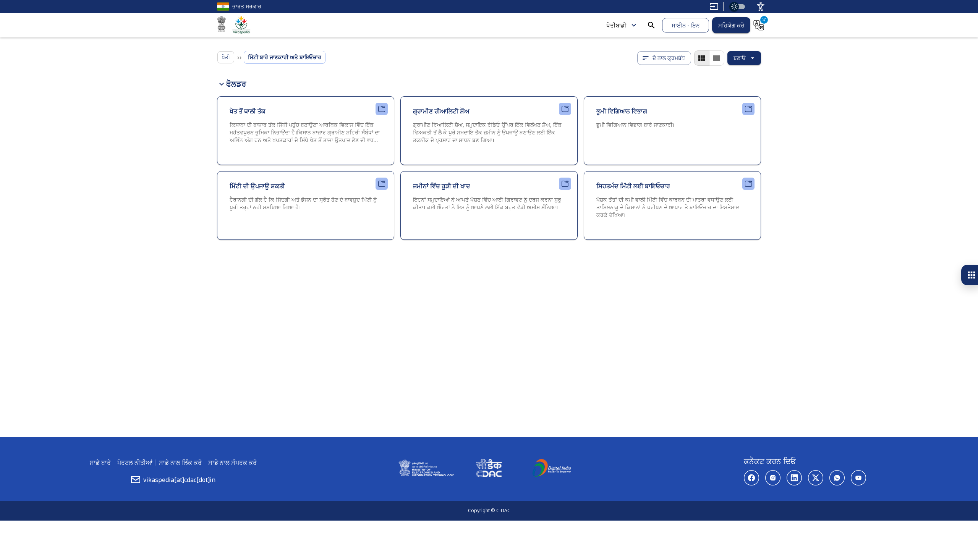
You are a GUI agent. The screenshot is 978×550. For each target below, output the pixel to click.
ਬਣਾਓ (740, 57)
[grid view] (701, 58)
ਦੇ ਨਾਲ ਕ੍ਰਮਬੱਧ (669, 57)
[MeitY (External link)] (221, 25)
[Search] (651, 25)
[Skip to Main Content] (714, 6)
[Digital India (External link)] (551, 469)
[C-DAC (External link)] (489, 469)
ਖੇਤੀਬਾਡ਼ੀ (616, 25)
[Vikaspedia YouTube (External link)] (858, 477)
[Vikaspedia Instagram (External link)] (772, 477)
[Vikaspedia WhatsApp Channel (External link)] (837, 477)
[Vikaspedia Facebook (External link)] (751, 477)
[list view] (716, 58)
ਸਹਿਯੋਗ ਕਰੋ (731, 25)
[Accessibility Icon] (760, 6)
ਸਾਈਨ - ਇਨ (685, 25)
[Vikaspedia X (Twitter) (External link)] (815, 477)
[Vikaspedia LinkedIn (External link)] (794, 477)
